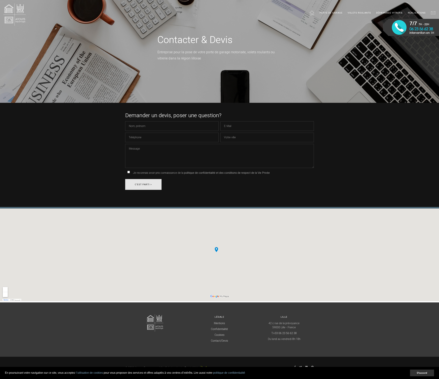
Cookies (219, 335)
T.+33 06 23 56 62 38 (284, 333)
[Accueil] (14, 13)
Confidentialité (219, 329)
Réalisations (417, 12)
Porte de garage (331, 12)
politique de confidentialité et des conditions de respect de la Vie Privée (226, 173)
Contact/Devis (219, 341)
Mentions (219, 323)
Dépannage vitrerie (389, 12)
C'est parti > (143, 184)
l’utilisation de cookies (89, 372)
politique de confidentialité (229, 372)
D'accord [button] (422, 372)
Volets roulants (359, 12)
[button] (246, 373)
